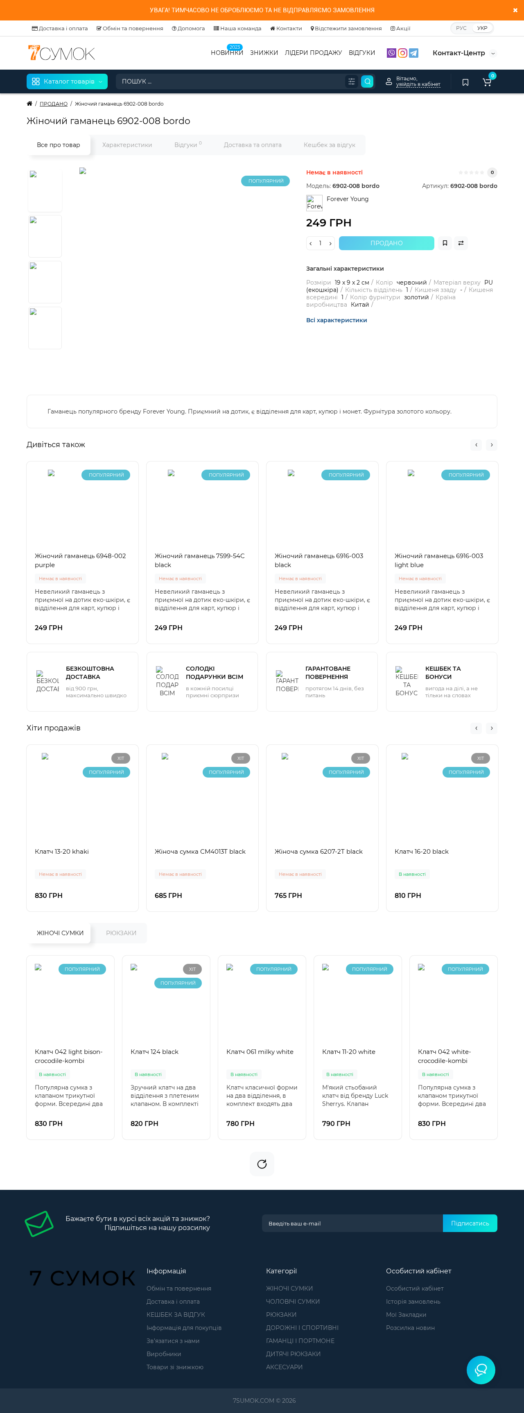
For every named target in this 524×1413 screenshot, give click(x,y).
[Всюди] (351, 81)
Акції (403, 28)
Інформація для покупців (184, 1328)
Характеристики (127, 145)
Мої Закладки (406, 1314)
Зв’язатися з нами (173, 1341)
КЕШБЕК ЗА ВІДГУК (176, 1314)
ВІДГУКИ (362, 53)
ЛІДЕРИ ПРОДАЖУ (313, 53)
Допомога (190, 28)
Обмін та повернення (132, 28)
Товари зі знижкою (175, 1367)
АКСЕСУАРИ (284, 1367)
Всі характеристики (336, 320)
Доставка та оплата (253, 145)
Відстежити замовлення (348, 28)
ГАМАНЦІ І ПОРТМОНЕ (300, 1341)
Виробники (164, 1354)
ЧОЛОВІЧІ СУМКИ (293, 1301)
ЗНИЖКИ (264, 53)
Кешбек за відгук (329, 145)
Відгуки (188, 144)
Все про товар (58, 145)
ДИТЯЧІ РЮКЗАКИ (293, 1354)
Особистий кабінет (415, 1288)
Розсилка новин (410, 1328)
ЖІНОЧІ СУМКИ (60, 933)
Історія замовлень (413, 1301)
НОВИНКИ (227, 52)
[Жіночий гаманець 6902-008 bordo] (181, 269)
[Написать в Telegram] (413, 52)
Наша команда (240, 28)
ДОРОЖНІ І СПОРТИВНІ (302, 1328)
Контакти (288, 28)
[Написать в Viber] (392, 52)
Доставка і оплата (63, 28)
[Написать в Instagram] (403, 52)
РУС (461, 28)
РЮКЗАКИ (121, 933)
